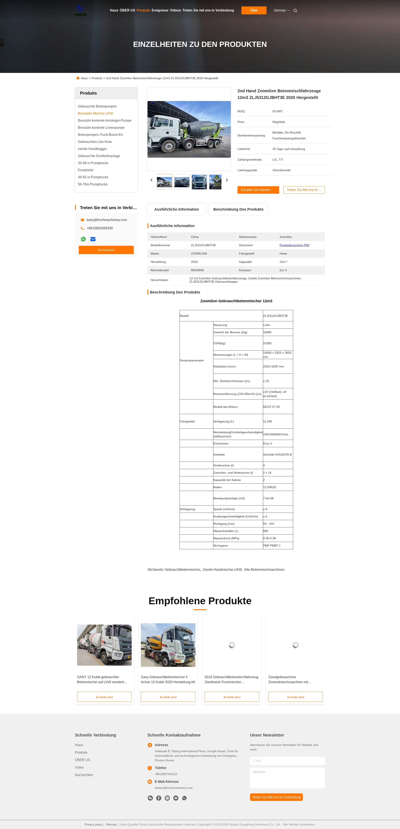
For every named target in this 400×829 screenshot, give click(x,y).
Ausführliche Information (176, 209)
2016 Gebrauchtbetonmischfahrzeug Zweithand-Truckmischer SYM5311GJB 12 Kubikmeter (231, 680)
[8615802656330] (184, 799)
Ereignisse (160, 10)
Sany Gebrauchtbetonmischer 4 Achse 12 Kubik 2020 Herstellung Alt (168, 679)
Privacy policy (93, 824)
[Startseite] (80, 10)
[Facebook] (159, 799)
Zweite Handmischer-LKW (222, 569)
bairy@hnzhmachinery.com (107, 220)
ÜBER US (127, 10)
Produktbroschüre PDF (295, 245)
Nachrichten (84, 775)
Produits (143, 10)
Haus (114, 10)
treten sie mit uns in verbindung (276, 797)
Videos (175, 10)
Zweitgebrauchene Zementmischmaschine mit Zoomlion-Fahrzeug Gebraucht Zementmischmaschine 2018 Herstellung (291, 680)
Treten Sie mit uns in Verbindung (208, 10)
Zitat (253, 10)
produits (81, 752)
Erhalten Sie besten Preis (260, 190)
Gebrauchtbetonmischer (182, 569)
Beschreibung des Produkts (238, 209)
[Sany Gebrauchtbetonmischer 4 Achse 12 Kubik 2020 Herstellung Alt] (168, 645)
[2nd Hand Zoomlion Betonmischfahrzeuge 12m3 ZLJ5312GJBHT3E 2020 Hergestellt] (189, 129)
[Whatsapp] (83, 239)
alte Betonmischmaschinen (264, 569)
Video (79, 767)
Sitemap (111, 824)
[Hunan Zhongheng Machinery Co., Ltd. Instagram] (167, 799)
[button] (82, 654)
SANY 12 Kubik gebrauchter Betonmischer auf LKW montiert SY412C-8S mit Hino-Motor (100, 680)
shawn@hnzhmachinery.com (174, 787)
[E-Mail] (93, 239)
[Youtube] (176, 799)
